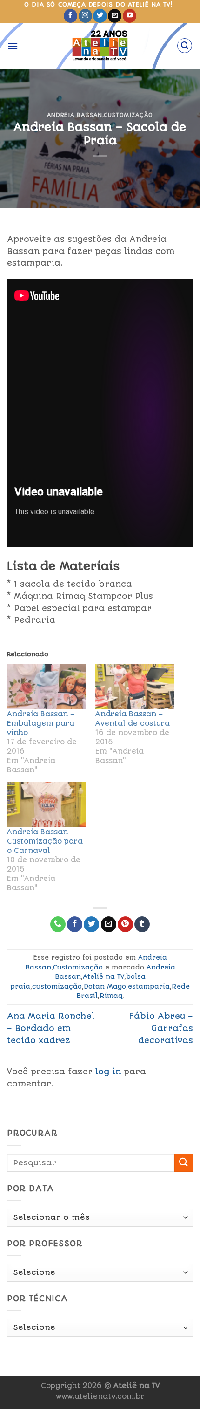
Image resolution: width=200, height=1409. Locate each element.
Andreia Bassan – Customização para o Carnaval (45, 841)
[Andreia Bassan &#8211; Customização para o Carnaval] (46, 804)
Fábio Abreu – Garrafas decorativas (161, 1028)
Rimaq (111, 995)
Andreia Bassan (74, 115)
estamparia (149, 986)
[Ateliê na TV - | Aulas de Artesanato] (100, 46)
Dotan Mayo (105, 986)
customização (57, 986)
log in (108, 1071)
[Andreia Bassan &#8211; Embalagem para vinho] (46, 686)
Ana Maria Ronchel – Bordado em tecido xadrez (50, 1028)
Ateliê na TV (103, 976)
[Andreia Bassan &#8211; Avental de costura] (134, 686)
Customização (128, 115)
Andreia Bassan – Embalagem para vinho (40, 723)
